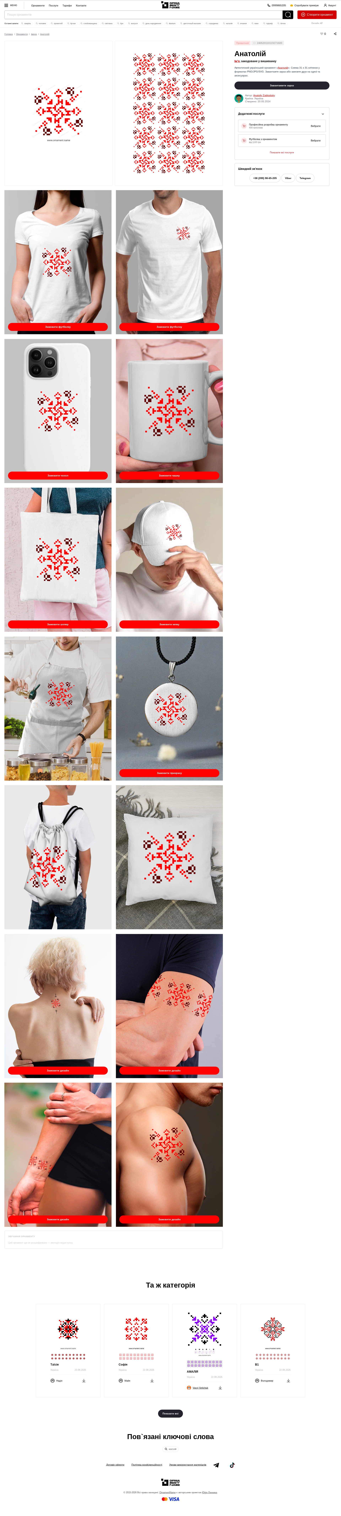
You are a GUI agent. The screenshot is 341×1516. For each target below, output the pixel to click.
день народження (153, 23)
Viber (288, 178)
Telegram (305, 178)
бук (121, 23)
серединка (213, 23)
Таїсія (54, 1364)
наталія (228, 23)
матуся (134, 23)
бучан (73, 23)
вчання (243, 23)
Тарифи (67, 5)
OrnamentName (167, 1492)
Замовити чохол (58, 475)
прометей (58, 23)
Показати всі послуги (282, 152)
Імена (34, 34)
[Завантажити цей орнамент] (84, 1380)
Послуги (53, 5)
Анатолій (44, 34)
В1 (257, 1364)
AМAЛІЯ (192, 1371)
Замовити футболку (58, 326)
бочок (283, 23)
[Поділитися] (332, 33)
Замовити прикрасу (169, 773)
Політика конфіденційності (146, 1464)
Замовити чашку (169, 475)
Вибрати (316, 126)
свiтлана (108, 23)
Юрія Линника (209, 1492)
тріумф (269, 23)
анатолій (172, 1449)
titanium (171, 23)
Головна (8, 34)
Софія (123, 1364)
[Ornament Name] (170, 4)
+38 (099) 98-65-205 (265, 178)
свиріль (27, 23)
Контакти (81, 5)
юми (256, 23)
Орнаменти (38, 5)
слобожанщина (90, 23)
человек (42, 23)
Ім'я (237, 61)
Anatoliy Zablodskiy (264, 95)
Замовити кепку (169, 624)
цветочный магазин (192, 23)
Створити (313, 14)
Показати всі (170, 1413)
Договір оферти (115, 1464)
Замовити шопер (58, 624)
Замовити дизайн (58, 1070)
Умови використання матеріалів (187, 1464)
